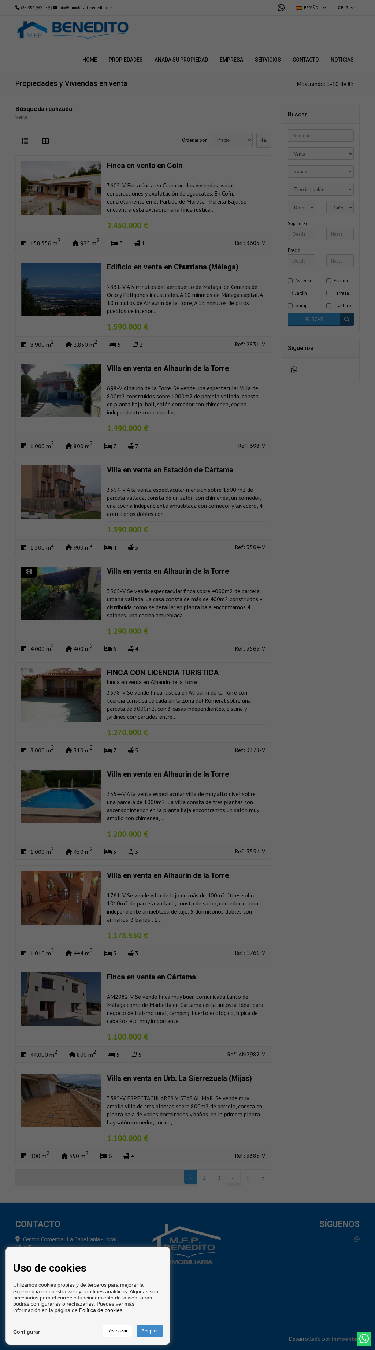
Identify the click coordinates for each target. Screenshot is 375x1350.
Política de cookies (100, 1310)
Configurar (26, 1332)
